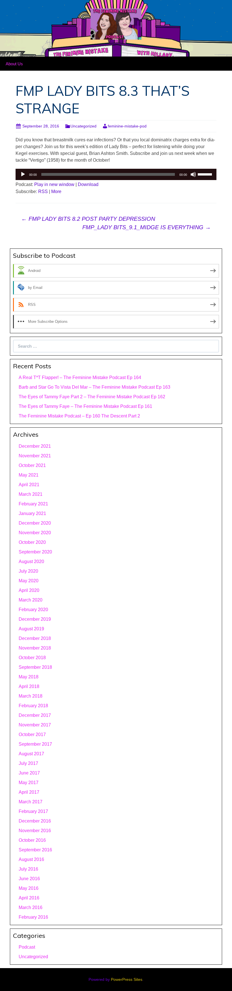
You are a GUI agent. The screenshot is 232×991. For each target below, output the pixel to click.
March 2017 (30, 801)
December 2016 (35, 821)
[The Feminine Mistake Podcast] (116, 23)
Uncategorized (83, 126)
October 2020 (32, 542)
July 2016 (28, 869)
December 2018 (35, 638)
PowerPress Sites (126, 979)
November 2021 (35, 455)
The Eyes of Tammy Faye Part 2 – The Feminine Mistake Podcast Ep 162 (92, 396)
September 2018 (35, 667)
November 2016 (35, 830)
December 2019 (35, 619)
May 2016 (28, 888)
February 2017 (33, 811)
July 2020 (28, 571)
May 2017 (28, 782)
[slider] (206, 174)
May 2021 (28, 475)
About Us (14, 63)
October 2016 (32, 840)
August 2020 (31, 561)
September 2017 (35, 744)
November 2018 (35, 648)
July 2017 (28, 763)
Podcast (27, 947)
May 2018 (28, 676)
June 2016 (29, 878)
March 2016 (30, 907)
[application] (116, 174)
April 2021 (29, 484)
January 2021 (32, 513)
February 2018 (33, 705)
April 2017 (29, 792)
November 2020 (35, 532)
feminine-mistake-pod (127, 126)
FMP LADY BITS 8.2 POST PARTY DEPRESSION (88, 219)
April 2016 (29, 897)
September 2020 (35, 551)
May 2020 (28, 580)
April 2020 (29, 590)
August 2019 (31, 628)
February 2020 (33, 609)
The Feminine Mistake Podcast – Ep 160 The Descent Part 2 (79, 416)
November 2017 (35, 724)
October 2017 (32, 734)
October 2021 (32, 465)
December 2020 (35, 523)
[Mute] (193, 174)
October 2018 (32, 657)
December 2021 (35, 446)
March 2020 (30, 600)
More (56, 191)
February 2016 (33, 917)
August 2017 (31, 753)
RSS (43, 191)
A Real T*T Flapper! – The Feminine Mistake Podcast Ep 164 (80, 377)
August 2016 (31, 859)
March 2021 (30, 494)
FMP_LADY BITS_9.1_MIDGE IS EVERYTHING (146, 227)
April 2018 (29, 686)
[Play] (23, 174)
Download (88, 184)
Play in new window (54, 184)
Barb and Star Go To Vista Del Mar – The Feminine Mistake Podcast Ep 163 (94, 387)
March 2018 (30, 696)
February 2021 (33, 503)
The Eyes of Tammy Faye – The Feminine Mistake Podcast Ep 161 (85, 406)
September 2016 (35, 849)
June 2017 (29, 773)
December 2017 (35, 715)
